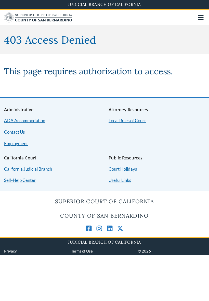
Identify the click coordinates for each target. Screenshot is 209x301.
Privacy (10, 251)
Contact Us (14, 132)
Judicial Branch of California (104, 4)
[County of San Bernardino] (38, 20)
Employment (16, 143)
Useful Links (120, 180)
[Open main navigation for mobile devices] (201, 17)
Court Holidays (123, 169)
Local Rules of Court (127, 120)
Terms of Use (82, 251)
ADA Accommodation (24, 120)
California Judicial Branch (28, 169)
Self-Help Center (20, 180)
